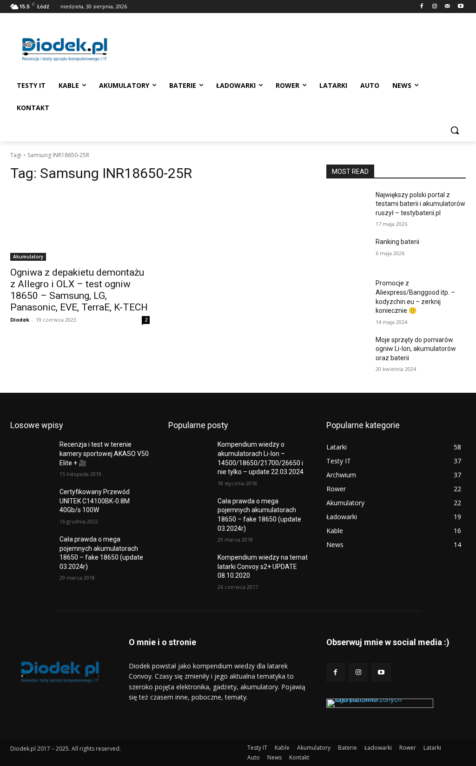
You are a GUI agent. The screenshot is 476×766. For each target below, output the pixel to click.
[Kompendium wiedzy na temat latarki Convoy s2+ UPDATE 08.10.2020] (189, 567)
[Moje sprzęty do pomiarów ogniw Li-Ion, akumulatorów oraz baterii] (347, 350)
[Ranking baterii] (347, 252)
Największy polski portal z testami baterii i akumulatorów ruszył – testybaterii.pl (420, 204)
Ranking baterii (397, 241)
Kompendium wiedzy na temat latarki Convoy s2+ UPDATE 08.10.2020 (263, 566)
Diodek (19, 319)
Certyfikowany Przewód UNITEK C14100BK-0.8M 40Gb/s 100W (95, 501)
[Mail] (447, 6)
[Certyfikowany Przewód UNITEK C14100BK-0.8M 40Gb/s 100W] (31, 502)
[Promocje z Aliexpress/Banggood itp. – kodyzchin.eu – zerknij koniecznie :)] (347, 293)
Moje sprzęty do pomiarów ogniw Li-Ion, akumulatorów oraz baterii (416, 349)
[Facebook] (421, 6)
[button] (454, 130)
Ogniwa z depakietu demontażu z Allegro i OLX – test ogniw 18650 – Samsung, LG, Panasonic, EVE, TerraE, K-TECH (79, 290)
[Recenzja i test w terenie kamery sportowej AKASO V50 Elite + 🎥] (31, 454)
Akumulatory (28, 256)
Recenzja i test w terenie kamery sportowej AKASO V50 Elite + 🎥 (104, 453)
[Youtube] (460, 6)
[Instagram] (435, 6)
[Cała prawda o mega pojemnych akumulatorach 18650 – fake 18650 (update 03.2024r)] (31, 549)
